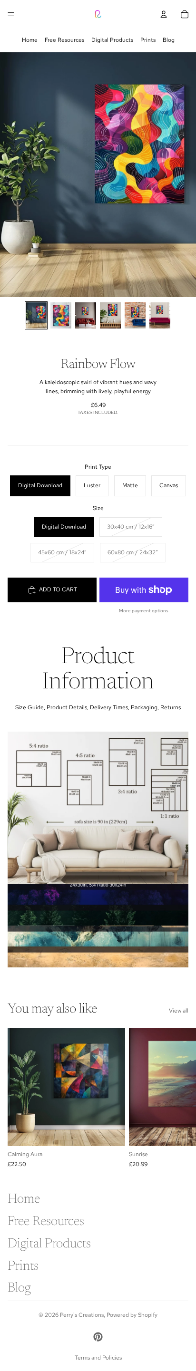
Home (30, 40)
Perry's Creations (82, 1315)
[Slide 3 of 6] (85, 315)
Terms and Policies (98, 1357)
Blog (169, 40)
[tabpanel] (98, 808)
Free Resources (64, 40)
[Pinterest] (98, 1336)
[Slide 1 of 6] (36, 315)
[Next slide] (177, 1098)
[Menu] (11, 14)
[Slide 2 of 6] (60, 315)
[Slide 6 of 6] (159, 315)
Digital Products (112, 40)
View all (178, 1010)
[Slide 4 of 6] (110, 315)
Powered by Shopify (132, 1315)
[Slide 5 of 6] (135, 315)
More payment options (143, 611)
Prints (148, 40)
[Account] (163, 14)
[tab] (98, 894)
